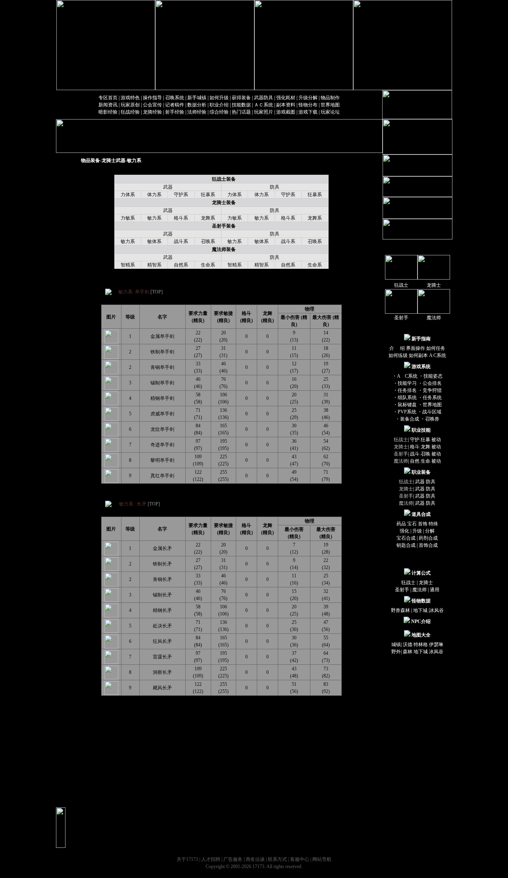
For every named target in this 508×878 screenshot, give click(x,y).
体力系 (154, 194)
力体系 (128, 194)
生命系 (208, 265)
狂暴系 (208, 194)
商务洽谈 (255, 859)
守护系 (181, 194)
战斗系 (181, 241)
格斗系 (181, 218)
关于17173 (187, 859)
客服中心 (299, 859)
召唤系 (208, 241)
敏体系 (154, 241)
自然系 (181, 265)
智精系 (128, 265)
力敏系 (128, 218)
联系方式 (277, 859)
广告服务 (232, 859)
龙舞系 (208, 218)
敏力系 (154, 218)
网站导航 (321, 859)
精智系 (154, 265)
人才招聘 (210, 859)
